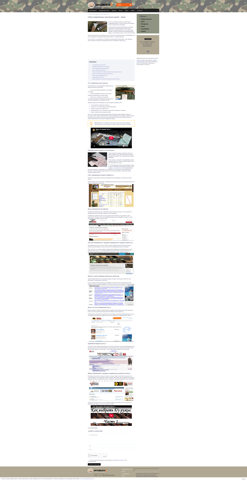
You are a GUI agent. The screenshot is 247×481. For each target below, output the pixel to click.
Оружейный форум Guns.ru (98, 77)
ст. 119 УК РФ (116, 168)
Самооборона (92, 10)
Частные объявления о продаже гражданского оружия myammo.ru (107, 71)
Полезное (140, 10)
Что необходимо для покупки (98, 64)
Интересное (144, 24)
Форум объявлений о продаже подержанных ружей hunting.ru (106, 79)
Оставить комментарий (94, 464)
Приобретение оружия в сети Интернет (101, 66)
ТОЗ (124, 40)
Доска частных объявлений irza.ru (99, 75)
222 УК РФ (122, 168)
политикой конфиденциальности (87, 478)
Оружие (114, 10)
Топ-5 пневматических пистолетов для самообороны (147, 44)
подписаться (122, 460)
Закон (126, 10)
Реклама (95, 475)
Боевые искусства (104, 10)
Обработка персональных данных (108, 475)
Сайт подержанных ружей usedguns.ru (100, 68)
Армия (132, 10)
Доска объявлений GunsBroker (99, 70)
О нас (100, 475)
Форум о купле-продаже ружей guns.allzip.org (102, 73)
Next (148, 52)
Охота (119, 5)
